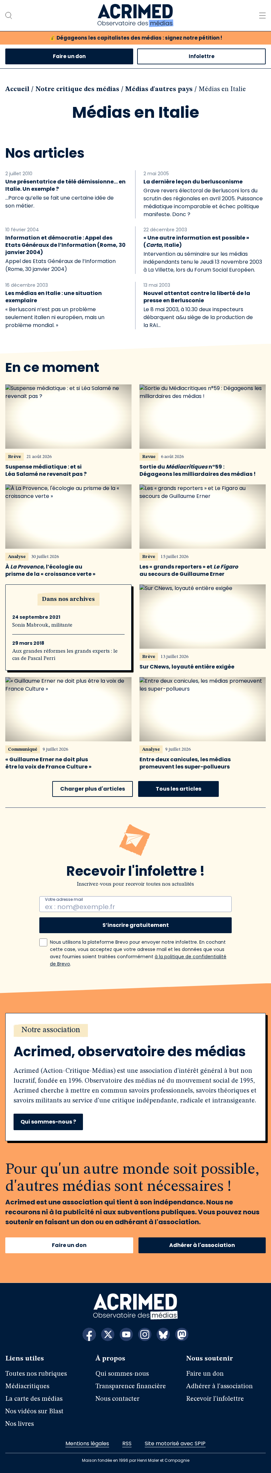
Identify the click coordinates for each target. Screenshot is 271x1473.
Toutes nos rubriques (36, 1374)
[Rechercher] (8, 15)
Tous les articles (178, 789)
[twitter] (107, 1334)
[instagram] (144, 1334)
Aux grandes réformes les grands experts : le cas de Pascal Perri (65, 655)
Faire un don (69, 56)
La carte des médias (33, 1399)
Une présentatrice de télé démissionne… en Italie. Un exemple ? (65, 185)
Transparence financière (131, 1386)
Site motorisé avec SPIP (175, 1443)
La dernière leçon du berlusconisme (193, 181)
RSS (127, 1443)
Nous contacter (117, 1399)
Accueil (17, 89)
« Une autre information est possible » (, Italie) (196, 241)
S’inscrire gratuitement (135, 925)
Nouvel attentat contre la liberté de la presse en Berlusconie (196, 297)
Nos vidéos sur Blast (34, 1411)
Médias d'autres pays (159, 89)
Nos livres (19, 1424)
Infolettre (201, 56)
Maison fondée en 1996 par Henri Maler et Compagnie (135, 1460)
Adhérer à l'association (202, 1245)
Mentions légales (87, 1443)
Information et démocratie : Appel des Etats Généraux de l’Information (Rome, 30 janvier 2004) (65, 245)
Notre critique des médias (77, 89)
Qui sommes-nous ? (48, 1122)
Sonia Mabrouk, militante (42, 625)
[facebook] (89, 1334)
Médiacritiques (27, 1386)
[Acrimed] (135, 15)
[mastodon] (181, 1334)
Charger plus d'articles (92, 789)
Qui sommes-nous (122, 1374)
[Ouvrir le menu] (262, 15)
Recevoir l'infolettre (215, 1399)
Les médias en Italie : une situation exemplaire (53, 297)
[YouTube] (126, 1334)
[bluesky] (163, 1334)
